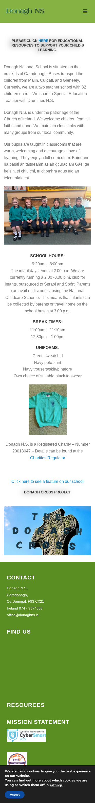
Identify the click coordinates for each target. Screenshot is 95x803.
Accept (15, 795)
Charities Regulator (47, 458)
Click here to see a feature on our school (47, 481)
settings (56, 785)
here (43, 41)
